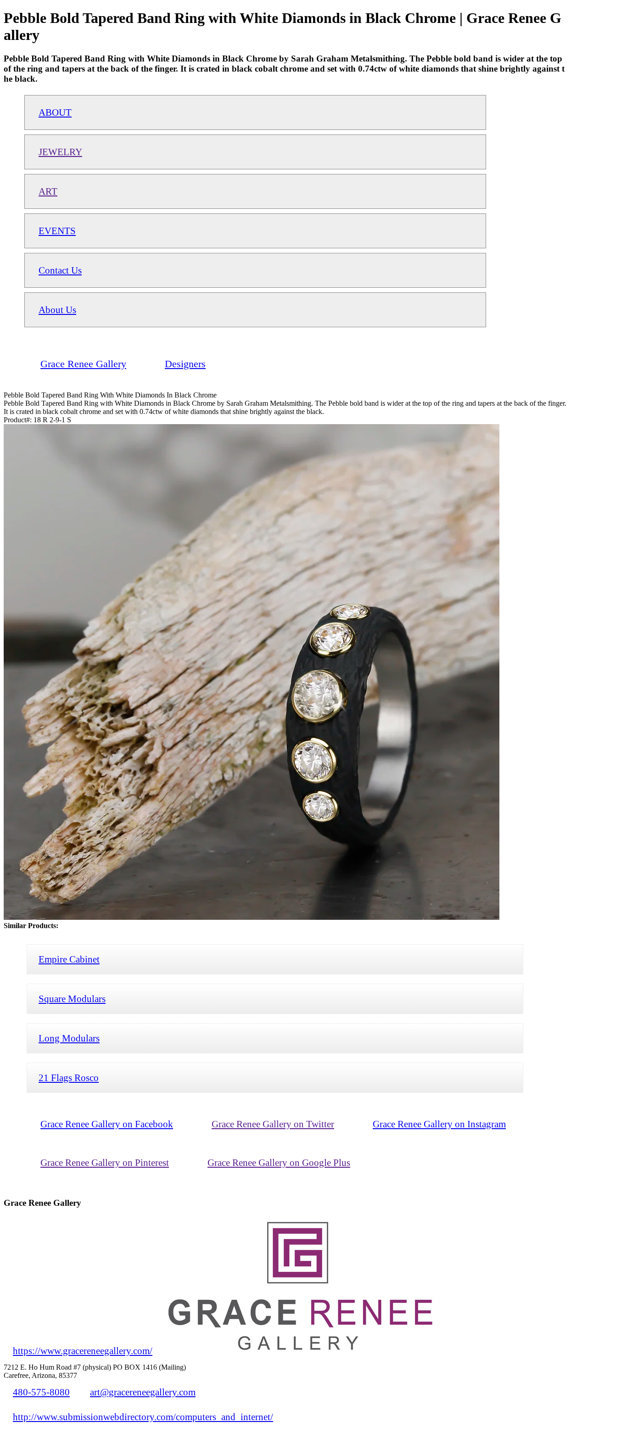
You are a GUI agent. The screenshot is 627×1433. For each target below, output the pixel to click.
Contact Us (60, 270)
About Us (57, 309)
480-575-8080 (41, 1392)
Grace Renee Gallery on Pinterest (104, 1162)
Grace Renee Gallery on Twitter (273, 1124)
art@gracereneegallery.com (143, 1392)
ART (48, 191)
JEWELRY (60, 151)
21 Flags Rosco (69, 1077)
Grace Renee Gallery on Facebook (106, 1124)
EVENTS (57, 230)
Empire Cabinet (69, 959)
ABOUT (55, 112)
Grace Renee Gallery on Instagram (439, 1124)
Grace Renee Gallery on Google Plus (278, 1162)
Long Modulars (69, 1038)
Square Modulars (72, 998)
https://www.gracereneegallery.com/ (82, 1350)
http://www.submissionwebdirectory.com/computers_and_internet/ (143, 1416)
